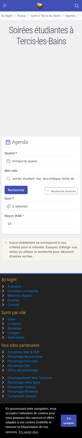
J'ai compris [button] (69, 421)
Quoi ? (9, 198)
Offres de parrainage (23, 370)
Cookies (13, 300)
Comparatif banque (22, 396)
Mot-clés (11, 170)
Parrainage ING (19, 366)
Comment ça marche (23, 291)
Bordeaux (15, 328)
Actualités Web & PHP (23, 352)
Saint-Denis (16, 337)
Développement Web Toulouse (30, 378)
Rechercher (16, 190)
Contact (13, 305)
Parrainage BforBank (23, 391)
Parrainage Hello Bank (24, 382)
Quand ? (11, 153)
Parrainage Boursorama (25, 356)
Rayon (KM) (13, 216)
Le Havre (14, 324)
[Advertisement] (41, 94)
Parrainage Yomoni (21, 387)
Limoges (14, 333)
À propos (14, 286)
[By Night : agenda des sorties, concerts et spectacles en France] (40, 6)
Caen (11, 319)
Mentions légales (20, 295)
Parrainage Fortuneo (23, 361)
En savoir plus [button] (28, 432)
